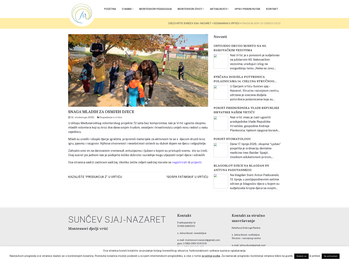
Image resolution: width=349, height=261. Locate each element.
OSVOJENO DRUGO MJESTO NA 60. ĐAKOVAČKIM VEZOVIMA (240, 48)
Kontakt (272, 9)
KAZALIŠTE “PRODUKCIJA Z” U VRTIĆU (95, 177)
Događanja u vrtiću (111, 117)
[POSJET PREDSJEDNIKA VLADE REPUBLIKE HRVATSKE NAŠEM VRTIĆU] (221, 123)
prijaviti (196, 162)
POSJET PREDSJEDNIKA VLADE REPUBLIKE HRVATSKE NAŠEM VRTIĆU (246, 110)
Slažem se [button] (301, 256)
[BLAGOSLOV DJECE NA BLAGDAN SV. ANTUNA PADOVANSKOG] (221, 181)
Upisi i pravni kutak (247, 9)
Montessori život (190, 9)
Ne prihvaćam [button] (330, 256)
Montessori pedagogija (155, 9)
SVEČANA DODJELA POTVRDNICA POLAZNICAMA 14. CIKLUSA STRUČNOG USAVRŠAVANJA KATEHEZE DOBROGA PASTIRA (244, 79)
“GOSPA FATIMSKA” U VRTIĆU (187, 177)
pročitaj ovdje (211, 255)
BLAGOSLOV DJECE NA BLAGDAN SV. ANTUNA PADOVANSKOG (241, 168)
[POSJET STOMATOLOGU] (221, 150)
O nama (127, 9)
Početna (110, 9)
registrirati (179, 162)
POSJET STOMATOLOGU (232, 139)
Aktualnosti (218, 9)
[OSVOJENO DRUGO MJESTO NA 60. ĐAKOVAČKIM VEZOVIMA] (221, 61)
